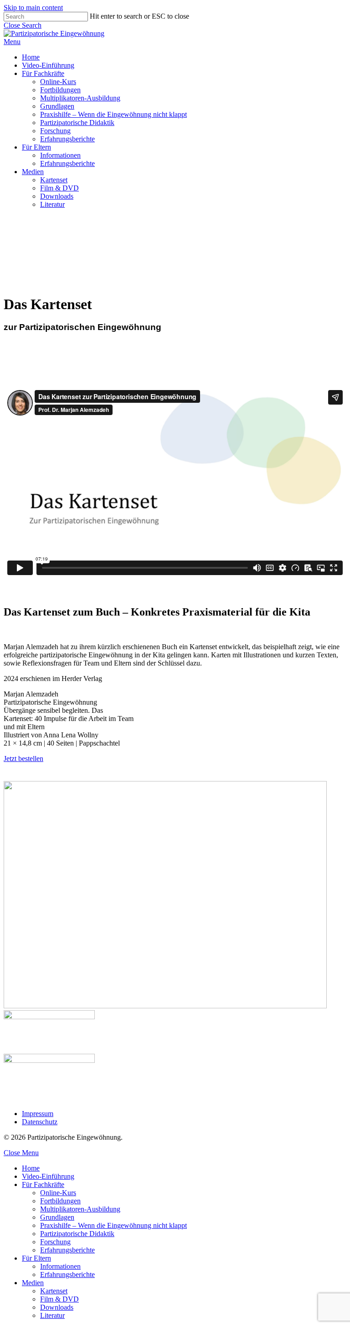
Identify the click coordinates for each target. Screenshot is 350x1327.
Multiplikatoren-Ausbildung (80, 1209)
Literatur (52, 1315)
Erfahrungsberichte (67, 1250)
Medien (33, 1283)
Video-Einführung (48, 1176)
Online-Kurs (58, 1193)
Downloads (56, 1307)
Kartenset (53, 1291)
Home (31, 1168)
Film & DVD (59, 1299)
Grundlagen (57, 1217)
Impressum (37, 1113)
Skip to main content (33, 7)
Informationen (60, 1266)
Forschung (55, 1242)
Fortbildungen (60, 1201)
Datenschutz (39, 1122)
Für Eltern (36, 1258)
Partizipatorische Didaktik (77, 1233)
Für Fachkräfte (43, 1184)
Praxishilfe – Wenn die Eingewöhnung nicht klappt (113, 1225)
